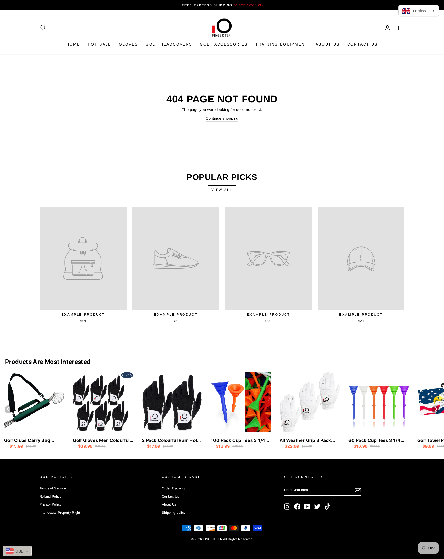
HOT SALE (99, 44)
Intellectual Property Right (60, 513)
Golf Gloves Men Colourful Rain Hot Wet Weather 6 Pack (101, 441)
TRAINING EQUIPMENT (281, 44)
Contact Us (362, 44)
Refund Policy (50, 496)
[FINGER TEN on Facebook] (297, 506)
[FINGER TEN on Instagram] (287, 506)
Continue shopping (222, 118)
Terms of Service (53, 488)
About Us (327, 44)
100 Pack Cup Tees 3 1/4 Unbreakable (238, 441)
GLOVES (128, 44)
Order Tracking (173, 488)
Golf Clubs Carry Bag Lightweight (27, 441)
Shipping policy (174, 513)
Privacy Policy (50, 504)
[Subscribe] (358, 490)
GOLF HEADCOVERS (169, 44)
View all (222, 190)
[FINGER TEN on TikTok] (327, 506)
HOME (73, 44)
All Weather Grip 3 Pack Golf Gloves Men (305, 441)
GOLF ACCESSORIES (224, 44)
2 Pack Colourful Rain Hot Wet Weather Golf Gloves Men (169, 441)
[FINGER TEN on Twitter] (317, 506)
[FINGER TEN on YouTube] (307, 506)
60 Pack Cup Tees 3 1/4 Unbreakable (374, 441)
